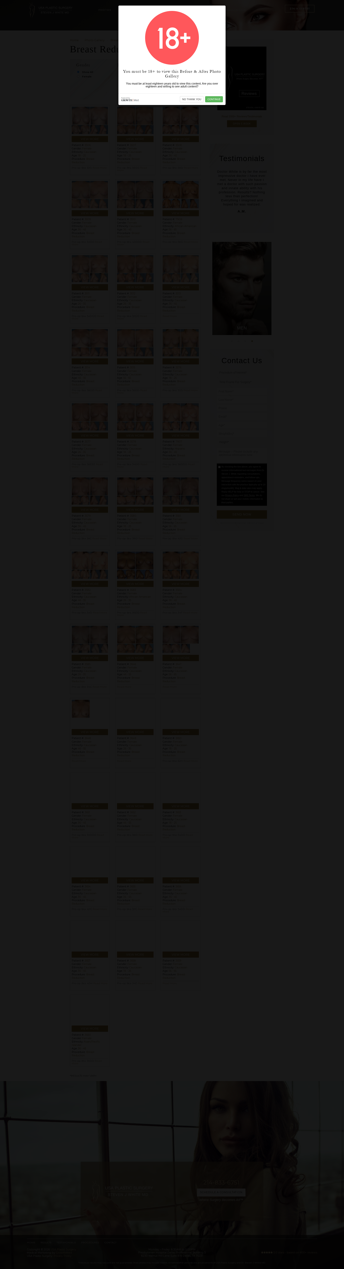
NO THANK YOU (191, 99)
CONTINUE (214, 99)
